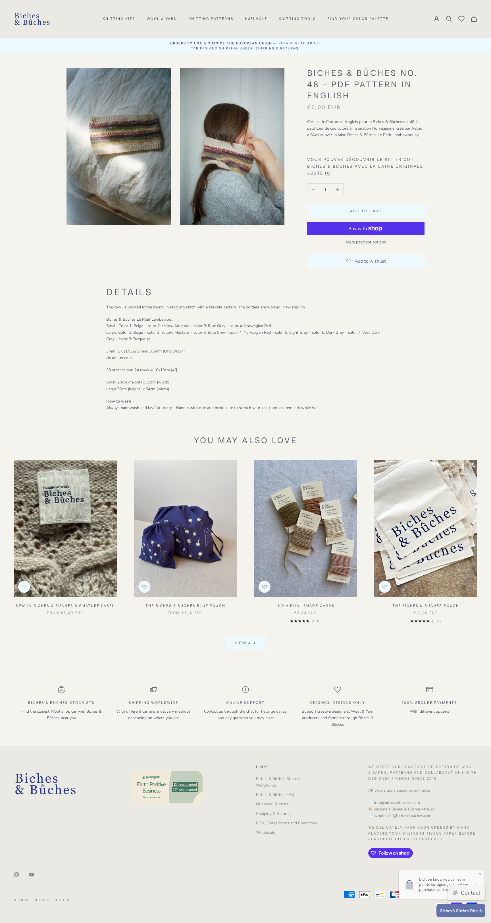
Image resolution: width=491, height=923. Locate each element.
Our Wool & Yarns (272, 804)
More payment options (366, 242)
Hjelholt (256, 18)
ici (328, 173)
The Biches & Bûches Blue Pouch (185, 605)
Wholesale (265, 832)
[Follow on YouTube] (31, 875)
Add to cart (366, 211)
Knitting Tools (297, 18)
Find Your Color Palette (357, 18)
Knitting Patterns (211, 18)
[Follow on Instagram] (16, 875)
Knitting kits (119, 18)
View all (245, 643)
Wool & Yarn (162, 18)
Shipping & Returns (273, 813)
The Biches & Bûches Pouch (425, 605)
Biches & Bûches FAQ (275, 794)
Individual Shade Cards (305, 605)
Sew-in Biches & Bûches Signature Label (65, 605)
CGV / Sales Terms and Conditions (286, 823)
